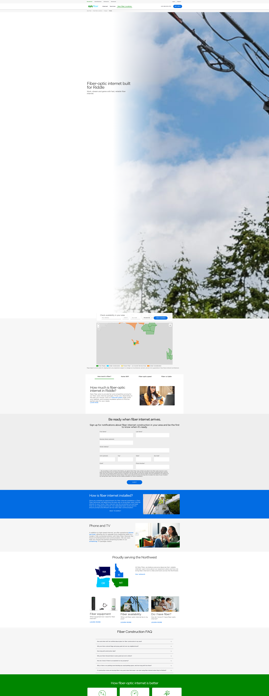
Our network (140, 574)
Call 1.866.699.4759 (166, 6)
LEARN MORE (94, 402)
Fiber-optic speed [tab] (145, 376)
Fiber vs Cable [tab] (166, 376)
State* (137, 455)
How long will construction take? (106, 651)
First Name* (103, 431)
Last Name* (139, 431)
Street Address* (104, 446)
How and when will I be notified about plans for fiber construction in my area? (119, 641)
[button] (134, 343)
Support (179, 1)
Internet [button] (105, 6)
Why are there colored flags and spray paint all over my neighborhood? (118, 646)
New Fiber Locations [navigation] (97, 10)
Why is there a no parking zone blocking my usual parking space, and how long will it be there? (124, 665)
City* (119, 455)
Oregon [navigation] (105, 10)
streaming (93, 541)
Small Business (98, 1)
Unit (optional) (104, 455)
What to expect (115, 511)
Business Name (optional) (107, 439)
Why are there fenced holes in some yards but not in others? (114, 656)
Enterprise (106, 1)
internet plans (116, 397)
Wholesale (113, 1)
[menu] (101, 320)
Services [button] (112, 6)
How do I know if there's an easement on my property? (113, 660)
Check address (161, 317)
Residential (89, 1)
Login (173, 1)
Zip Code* (157, 455)
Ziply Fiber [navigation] (89, 10)
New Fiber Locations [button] (125, 6)
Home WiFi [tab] (125, 376)
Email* (101, 463)
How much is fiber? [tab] (104, 376)
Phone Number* (140, 463)
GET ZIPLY (178, 6)
